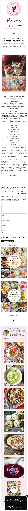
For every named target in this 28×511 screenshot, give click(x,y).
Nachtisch (24, 183)
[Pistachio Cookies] (14, 421)
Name (3, 215)
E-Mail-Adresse (5, 220)
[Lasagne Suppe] (14, 398)
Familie (12, 183)
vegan (7, 184)
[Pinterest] (14, 321)
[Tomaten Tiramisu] (14, 352)
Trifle (4, 184)
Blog (6, 182)
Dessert (8, 182)
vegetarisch (10, 184)
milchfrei (21, 183)
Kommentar (4, 203)
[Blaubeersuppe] (14, 467)
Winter (17, 182)
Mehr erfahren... (6, 338)
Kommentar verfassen (20, 43)
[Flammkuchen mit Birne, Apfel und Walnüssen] (14, 444)
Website (3, 225)
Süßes (2, 184)
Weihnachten (14, 184)
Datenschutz (9, 507)
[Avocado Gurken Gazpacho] (14, 375)
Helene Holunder (14, 23)
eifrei (9, 183)
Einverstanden (10, 506)
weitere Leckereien (13, 182)
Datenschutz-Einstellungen (19, 507)
